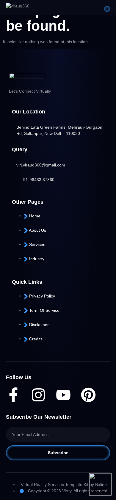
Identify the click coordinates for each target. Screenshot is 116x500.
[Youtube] (63, 394)
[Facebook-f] (13, 394)
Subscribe (58, 452)
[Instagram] (38, 394)
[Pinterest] (88, 394)
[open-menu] (107, 9)
